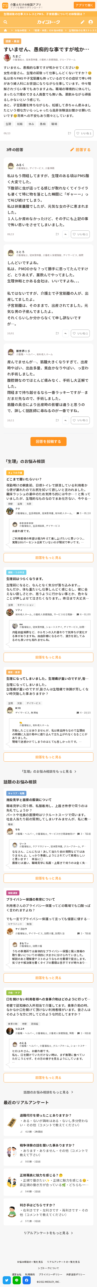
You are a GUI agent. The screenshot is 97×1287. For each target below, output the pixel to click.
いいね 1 (86, 133)
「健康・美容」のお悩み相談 (47, 30)
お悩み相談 (21, 30)
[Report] (69, 133)
